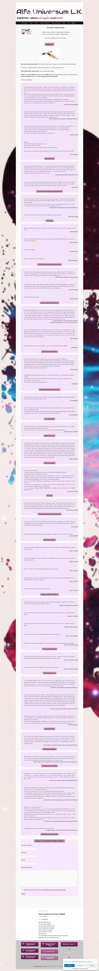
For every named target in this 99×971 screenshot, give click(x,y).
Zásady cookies (75, 968)
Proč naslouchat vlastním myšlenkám (46, 928)
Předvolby (92, 965)
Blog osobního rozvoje (56, 23)
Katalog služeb (45, 919)
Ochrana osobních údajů (83, 968)
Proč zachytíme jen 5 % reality (45, 931)
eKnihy (64, 23)
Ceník (68, 23)
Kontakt (73, 23)
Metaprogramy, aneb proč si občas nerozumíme (49, 937)
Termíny (31, 23)
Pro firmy (36, 23)
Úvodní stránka (24, 23)
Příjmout (69, 965)
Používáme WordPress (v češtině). (40, 966)
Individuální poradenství (45, 23)
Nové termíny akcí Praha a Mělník (52, 914)
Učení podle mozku (43, 933)
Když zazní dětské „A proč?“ (45, 922)
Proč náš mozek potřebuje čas (45, 924)
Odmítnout (80, 965)
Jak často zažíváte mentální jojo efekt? (47, 926)
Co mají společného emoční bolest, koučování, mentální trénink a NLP (53, 935)
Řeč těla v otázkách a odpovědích (46, 930)
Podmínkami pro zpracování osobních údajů (54, 890)
